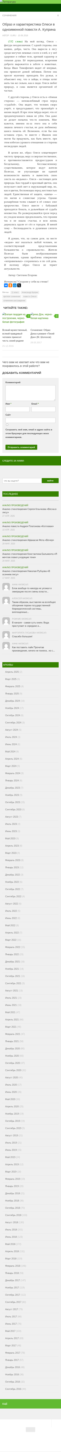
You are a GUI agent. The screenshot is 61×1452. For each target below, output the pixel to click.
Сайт (8, 415)
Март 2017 (10, 1345)
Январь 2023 (12, 867)
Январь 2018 (12, 1273)
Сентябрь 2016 (13, 1389)
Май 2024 (10, 751)
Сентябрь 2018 (13, 1215)
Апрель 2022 (12, 932)
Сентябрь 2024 (13, 722)
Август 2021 (11, 990)
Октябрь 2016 (12, 1381)
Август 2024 (11, 729)
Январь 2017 (12, 1360)
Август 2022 (11, 903)
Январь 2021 (12, 1041)
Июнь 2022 (11, 918)
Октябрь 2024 (12, 715)
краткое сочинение (11, 296)
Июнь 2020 (11, 1092)
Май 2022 (10, 925)
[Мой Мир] (15, 285)
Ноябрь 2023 (12, 795)
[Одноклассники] (10, 285)
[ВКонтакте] (6, 285)
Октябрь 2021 (12, 976)
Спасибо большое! (22, 636)
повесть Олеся (29, 296)
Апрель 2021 (12, 1019)
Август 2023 (11, 816)
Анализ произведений (15, 505)
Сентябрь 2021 (13, 983)
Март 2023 (10, 853)
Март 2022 (10, 940)
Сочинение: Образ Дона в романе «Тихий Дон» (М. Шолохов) (42, 333)
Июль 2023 (11, 824)
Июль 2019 (11, 1142)
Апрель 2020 (12, 1106)
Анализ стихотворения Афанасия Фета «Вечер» (28, 540)
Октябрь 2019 (12, 1121)
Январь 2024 (12, 780)
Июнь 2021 (11, 1005)
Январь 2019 (12, 1186)
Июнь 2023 (11, 831)
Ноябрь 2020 (12, 1055)
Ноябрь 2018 (12, 1200)
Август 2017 (11, 1309)
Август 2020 (11, 1077)
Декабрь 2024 (12, 700)
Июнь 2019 (11, 1150)
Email (35, 403)
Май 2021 (10, 1012)
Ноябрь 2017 (12, 1287)
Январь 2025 (12, 693)
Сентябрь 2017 (13, 1302)
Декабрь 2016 (12, 1367)
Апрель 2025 (12, 671)
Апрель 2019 (12, 1164)
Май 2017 (10, 1331)
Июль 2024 (11, 737)
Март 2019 (10, 1171)
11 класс (15, 292)
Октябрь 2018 (12, 1208)
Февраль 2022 (12, 947)
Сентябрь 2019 (13, 1128)
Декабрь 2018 (12, 1193)
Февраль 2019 (12, 1179)
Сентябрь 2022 (13, 896)
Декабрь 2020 (12, 1048)
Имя (8, 403)
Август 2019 (11, 1135)
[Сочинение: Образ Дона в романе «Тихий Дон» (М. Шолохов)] (44, 319)
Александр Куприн (30, 292)
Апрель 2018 (12, 1251)
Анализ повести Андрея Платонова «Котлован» (28, 526)
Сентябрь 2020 (13, 1070)
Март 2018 (10, 1258)
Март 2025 (10, 679)
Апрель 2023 (12, 845)
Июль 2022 (11, 911)
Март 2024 (10, 766)
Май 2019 (10, 1157)
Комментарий (12, 382)
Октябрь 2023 (12, 802)
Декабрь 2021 (12, 961)
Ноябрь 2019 (12, 1113)
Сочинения (9, 15)
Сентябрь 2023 (13, 809)
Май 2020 (10, 1099)
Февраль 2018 (12, 1265)
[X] (19, 285)
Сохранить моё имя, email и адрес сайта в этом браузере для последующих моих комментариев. (28, 433)
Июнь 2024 (11, 744)
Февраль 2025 (12, 686)
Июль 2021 (11, 997)
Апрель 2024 (12, 758)
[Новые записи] (16, 499)
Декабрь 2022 (12, 874)
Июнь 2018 (11, 1236)
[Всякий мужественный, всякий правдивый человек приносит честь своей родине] (16, 319)
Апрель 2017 (12, 1338)
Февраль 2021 (12, 1034)
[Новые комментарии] (44, 499)
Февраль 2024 (12, 773)
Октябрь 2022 (12, 889)
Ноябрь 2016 (12, 1374)
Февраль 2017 (12, 1352)
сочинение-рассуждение (14, 301)
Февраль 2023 (12, 860)
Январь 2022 (12, 954)
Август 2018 (11, 1222)
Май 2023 (10, 838)
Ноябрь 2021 (12, 968)
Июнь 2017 (11, 1323)
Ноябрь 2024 (12, 708)
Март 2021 (10, 1026)
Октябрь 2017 (12, 1294)
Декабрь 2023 (12, 787)
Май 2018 (10, 1244)
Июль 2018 (11, 1229)
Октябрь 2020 (12, 1063)
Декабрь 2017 (12, 1280)
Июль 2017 (11, 1316)
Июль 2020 (11, 1084)
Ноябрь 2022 (12, 882)
